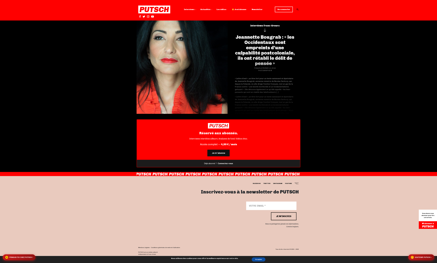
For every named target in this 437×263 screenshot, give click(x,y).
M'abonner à (428, 223)
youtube (288, 183)
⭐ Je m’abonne (239, 9)
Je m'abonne (218, 153)
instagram (277, 183)
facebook (257, 183)
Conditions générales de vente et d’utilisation (165, 247)
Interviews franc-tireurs (265, 25)
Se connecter (283, 9)
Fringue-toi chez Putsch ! (19, 257)
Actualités (205, 9)
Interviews (189, 9)
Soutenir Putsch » (421, 257)
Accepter (258, 259)
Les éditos (221, 9)
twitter (266, 183)
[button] (297, 9)
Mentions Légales (144, 247)
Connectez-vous (225, 163)
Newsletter (257, 9)
